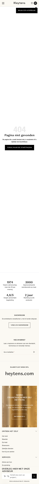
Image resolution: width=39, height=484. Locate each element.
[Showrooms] (32, 3)
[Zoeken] (34, 352)
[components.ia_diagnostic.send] (34, 476)
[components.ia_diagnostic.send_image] (8, 476)
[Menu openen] (3, 3)
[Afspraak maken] (35, 3)
